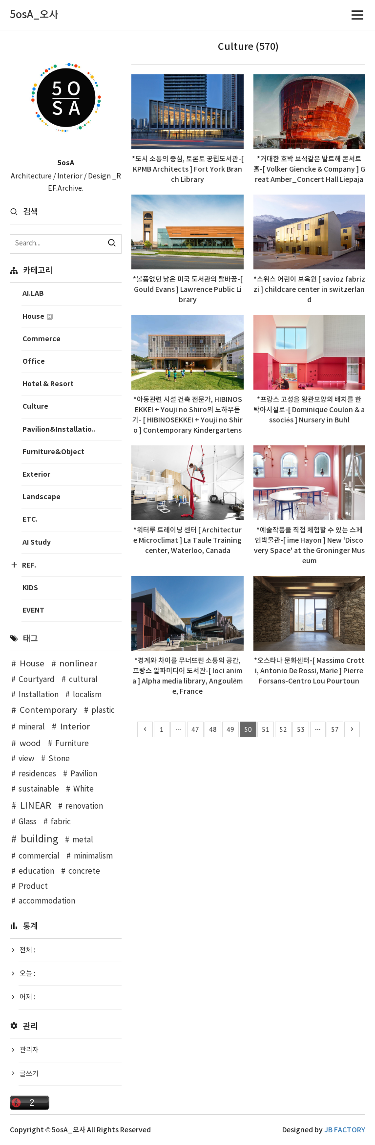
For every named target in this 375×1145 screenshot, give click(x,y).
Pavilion (83, 774)
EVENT (33, 610)
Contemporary (48, 710)
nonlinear (78, 664)
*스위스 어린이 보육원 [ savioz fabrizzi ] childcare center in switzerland (309, 289)
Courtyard (37, 680)
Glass (28, 822)
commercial (39, 856)
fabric (61, 822)
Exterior (36, 474)
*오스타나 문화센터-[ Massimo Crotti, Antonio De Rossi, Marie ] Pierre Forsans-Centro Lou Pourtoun (309, 671)
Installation (39, 695)
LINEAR (35, 806)
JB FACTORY (344, 1130)
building (39, 839)
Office (33, 361)
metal (82, 840)
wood (30, 744)
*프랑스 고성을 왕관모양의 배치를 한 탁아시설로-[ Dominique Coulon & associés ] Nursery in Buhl (309, 410)
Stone (59, 759)
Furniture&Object (53, 452)
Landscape (41, 497)
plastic (103, 710)
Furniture (72, 744)
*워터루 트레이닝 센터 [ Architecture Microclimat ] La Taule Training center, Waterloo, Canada (187, 540)
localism (87, 695)
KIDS (30, 588)
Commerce (41, 339)
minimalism (93, 856)
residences (37, 774)
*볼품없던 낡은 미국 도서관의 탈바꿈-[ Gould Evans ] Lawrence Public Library (188, 289)
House (34, 316)
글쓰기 (29, 1074)
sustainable (39, 789)
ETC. (30, 519)
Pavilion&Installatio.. (59, 429)
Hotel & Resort (48, 384)
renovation (84, 806)
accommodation (47, 901)
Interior (75, 727)
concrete (84, 871)
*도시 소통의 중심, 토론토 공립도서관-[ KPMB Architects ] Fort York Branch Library (188, 169)
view (26, 759)
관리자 (29, 1050)
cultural (83, 680)
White (83, 789)
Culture (35, 406)
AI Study (36, 542)
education (36, 871)
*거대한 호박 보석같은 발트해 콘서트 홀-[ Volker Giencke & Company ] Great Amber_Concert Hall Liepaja (309, 169)
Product (33, 886)
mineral (32, 727)
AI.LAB (33, 293)
